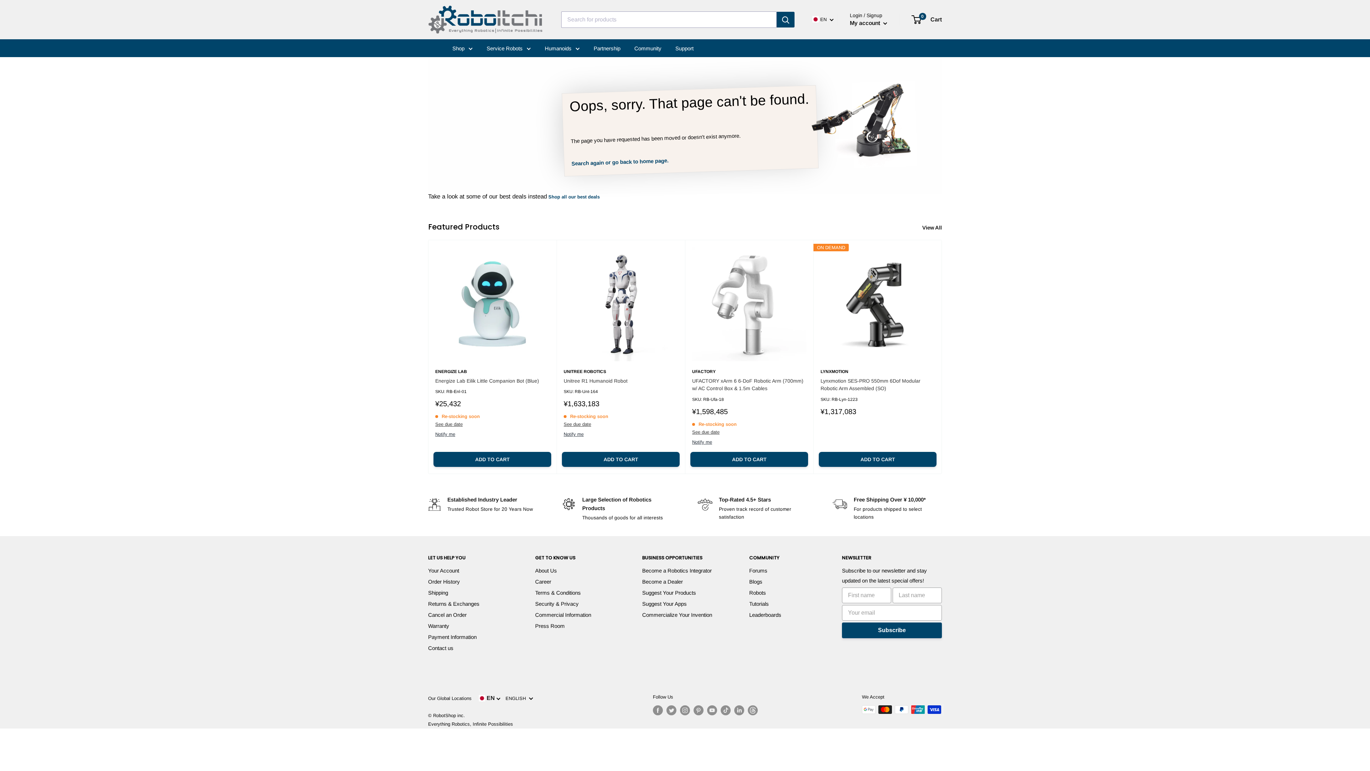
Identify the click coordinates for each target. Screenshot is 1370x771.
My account (866, 23)
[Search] (786, 19)
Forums (758, 571)
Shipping (438, 593)
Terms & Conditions (558, 593)
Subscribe (892, 630)
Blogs (755, 582)
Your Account (443, 571)
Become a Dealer (662, 582)
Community (647, 48)
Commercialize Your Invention (677, 615)
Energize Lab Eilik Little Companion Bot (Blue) (487, 381)
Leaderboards (765, 615)
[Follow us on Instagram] (685, 710)
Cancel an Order (447, 615)
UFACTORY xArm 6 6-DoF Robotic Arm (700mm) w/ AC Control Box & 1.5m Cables (747, 385)
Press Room (550, 626)
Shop (459, 48)
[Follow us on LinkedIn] (739, 710)
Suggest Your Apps (664, 604)
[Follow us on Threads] (753, 710)
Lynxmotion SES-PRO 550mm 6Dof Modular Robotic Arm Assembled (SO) (870, 385)
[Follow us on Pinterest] (699, 710)
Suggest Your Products (669, 593)
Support (684, 48)
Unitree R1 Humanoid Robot (596, 381)
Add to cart (492, 459)
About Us (546, 571)
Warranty (438, 626)
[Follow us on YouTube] (712, 710)
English (517, 698)
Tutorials (759, 604)
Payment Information (452, 637)
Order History (444, 582)
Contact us (440, 648)
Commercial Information (563, 615)
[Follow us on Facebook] (658, 710)
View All (932, 228)
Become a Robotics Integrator (677, 571)
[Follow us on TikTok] (726, 710)
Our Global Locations (450, 698)
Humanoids (559, 48)
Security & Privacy (557, 604)
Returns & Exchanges (454, 604)
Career (543, 582)
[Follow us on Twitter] (671, 710)
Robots (757, 593)
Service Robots (505, 48)
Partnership (607, 48)
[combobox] (669, 19)
